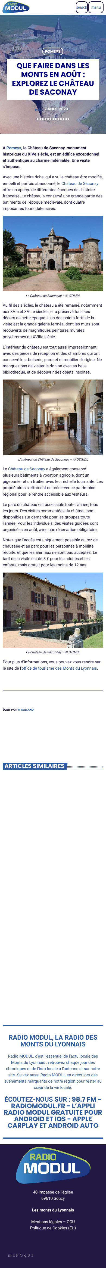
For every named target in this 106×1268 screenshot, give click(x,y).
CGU (71, 1221)
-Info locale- (22, 850)
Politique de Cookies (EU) (53, 1228)
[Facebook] (29, 1255)
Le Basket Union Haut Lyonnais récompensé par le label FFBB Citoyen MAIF (48, 865)
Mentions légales (46, 1221)
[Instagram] (25, 1255)
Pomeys (53, 51)
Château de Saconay (79, 183)
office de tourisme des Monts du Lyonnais (59, 668)
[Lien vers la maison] (16, 7)
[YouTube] (9, 1255)
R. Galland (26, 710)
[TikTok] (21, 1255)
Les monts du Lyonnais (53, 1210)
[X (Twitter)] (14, 1255)
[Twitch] (17, 1255)
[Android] (32, 1255)
